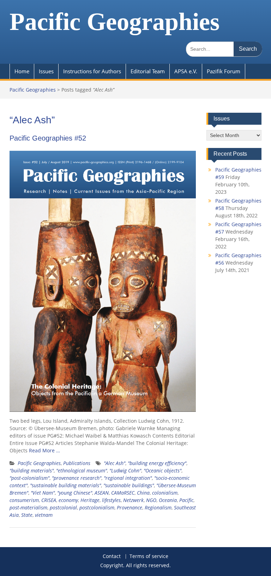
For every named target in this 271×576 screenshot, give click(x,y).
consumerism (24, 500)
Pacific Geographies (114, 21)
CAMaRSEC (122, 492)
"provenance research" (76, 478)
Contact (112, 556)
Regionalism (158, 507)
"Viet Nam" (43, 492)
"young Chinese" (74, 492)
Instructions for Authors (92, 71)
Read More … (44, 450)
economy (68, 500)
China (143, 492)
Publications (76, 463)
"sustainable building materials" (65, 485)
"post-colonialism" (29, 478)
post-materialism (28, 507)
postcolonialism (96, 507)
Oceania (168, 500)
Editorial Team (148, 71)
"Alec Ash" (114, 463)
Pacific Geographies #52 (48, 138)
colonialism (164, 492)
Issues (46, 71)
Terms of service (149, 556)
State (26, 515)
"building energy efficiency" (157, 463)
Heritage (90, 500)
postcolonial (63, 507)
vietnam (44, 515)
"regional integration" (128, 478)
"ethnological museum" (81, 470)
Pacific (186, 500)
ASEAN (102, 492)
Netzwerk (133, 500)
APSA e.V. (185, 71)
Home (21, 71)
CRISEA (48, 500)
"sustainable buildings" (128, 485)
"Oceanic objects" (162, 470)
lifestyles (111, 500)
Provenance (129, 507)
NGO (151, 500)
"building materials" (32, 470)
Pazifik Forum (223, 71)
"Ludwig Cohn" (125, 470)
